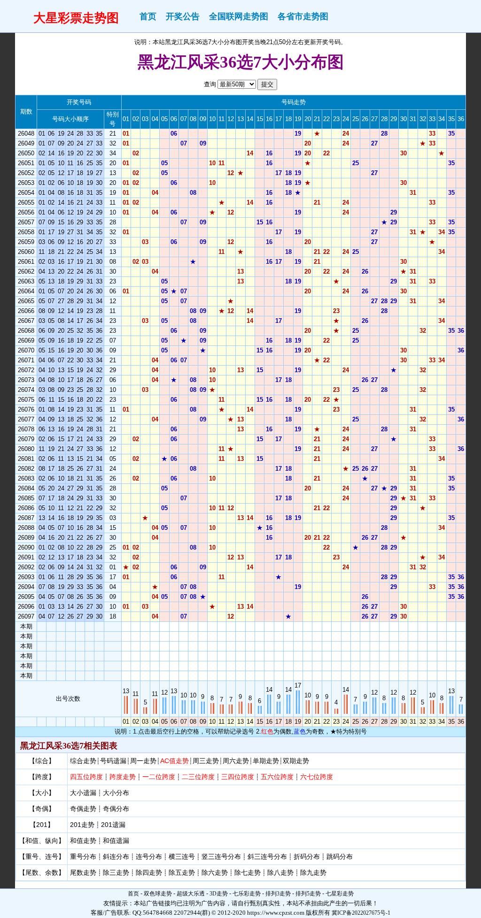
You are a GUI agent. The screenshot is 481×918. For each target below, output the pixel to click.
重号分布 (83, 856)
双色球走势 (158, 893)
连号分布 (149, 856)
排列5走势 (308, 893)
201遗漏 (113, 824)
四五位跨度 (86, 776)
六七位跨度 (316, 776)
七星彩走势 (340, 893)
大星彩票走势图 (76, 18)
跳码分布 (339, 856)
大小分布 (116, 792)
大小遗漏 (83, 792)
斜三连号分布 (267, 856)
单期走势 (266, 761)
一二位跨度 (158, 776)
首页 (148, 16)
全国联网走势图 (238, 16)
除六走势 (215, 872)
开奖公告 (183, 16)
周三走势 (206, 761)
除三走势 (116, 872)
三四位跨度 (237, 776)
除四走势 (149, 872)
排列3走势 (278, 893)
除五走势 (182, 872)
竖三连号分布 (221, 856)
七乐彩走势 (247, 893)
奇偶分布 (116, 808)
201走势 (82, 824)
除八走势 (280, 872)
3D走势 (218, 893)
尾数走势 (83, 872)
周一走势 (143, 761)
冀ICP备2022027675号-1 (361, 913)
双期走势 (296, 761)
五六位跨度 (277, 776)
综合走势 (83, 761)
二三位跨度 (198, 776)
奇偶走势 (83, 808)
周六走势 (236, 761)
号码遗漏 (113, 761)
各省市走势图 (303, 16)
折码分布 (307, 856)
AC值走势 (174, 761)
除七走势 (247, 872)
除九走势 (313, 872)
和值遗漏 (116, 840)
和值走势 (83, 840)
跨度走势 (122, 776)
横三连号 (182, 856)
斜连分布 (116, 856)
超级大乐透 (191, 893)
